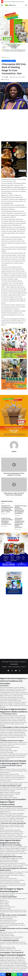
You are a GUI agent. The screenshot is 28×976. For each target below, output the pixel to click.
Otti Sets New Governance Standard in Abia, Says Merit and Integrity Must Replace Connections (20, 522)
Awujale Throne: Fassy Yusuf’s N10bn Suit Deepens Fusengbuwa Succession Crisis (6, 521)
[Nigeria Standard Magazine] (10, 5)
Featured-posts (6, 60)
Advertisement (16, 666)
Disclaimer (4, 666)
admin (5, 77)
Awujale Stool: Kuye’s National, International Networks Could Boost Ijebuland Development (21, 509)
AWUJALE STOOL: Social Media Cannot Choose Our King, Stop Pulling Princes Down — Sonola (7, 509)
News (8, 57)
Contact (10, 666)
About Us (23, 666)
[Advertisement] (14, 125)
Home (4, 57)
